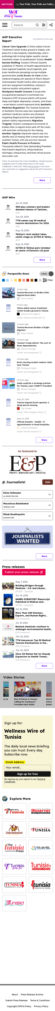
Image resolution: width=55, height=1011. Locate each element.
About (15, 994)
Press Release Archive (32, 994)
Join (47, 482)
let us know (34, 166)
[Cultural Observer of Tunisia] (41, 811)
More (42, 180)
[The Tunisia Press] (14, 848)
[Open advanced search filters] (43, 25)
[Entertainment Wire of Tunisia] (14, 829)
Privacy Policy (41, 1006)
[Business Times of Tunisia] (14, 811)
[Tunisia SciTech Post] (14, 903)
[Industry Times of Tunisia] (41, 829)
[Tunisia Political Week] (41, 885)
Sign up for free (27, 774)
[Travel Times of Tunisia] (41, 848)
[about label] (18, 298)
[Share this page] (51, 25)
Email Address (15, 762)
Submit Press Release (16, 1000)
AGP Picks (7, 4)
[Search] (37, 25)
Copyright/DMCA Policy (19, 1006)
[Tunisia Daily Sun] (14, 866)
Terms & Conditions (40, 1000)
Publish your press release (22, 572)
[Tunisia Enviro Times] (41, 866)
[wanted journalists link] (27, 465)
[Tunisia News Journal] (14, 885)
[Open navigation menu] (4, 25)
